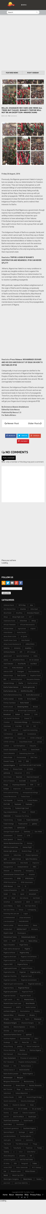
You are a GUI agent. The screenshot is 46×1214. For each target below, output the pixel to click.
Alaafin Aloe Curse (10, 640)
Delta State (8, 757)
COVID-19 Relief (36, 738)
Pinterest (24, 441)
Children (7, 722)
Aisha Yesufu (21, 632)
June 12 (37, 902)
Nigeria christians (10, 957)
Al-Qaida (24, 636)
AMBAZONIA (30, 644)
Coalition (14, 730)
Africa (34, 621)
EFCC (28, 773)
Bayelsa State (35, 675)
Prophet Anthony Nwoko (27, 1062)
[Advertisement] (23, 43)
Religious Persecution (11, 1081)
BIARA (20, 699)
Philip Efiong (8, 1046)
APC (21, 652)
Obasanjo (21, 1015)
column (20, 734)
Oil (39, 1023)
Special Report (9, 1132)
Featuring (7, 808)
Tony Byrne (17, 1148)
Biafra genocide (29, 687)
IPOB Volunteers (27, 882)
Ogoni (27, 1019)
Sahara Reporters (22, 1093)
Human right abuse (10, 851)
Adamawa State (9, 621)
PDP (16, 1042)
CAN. (36, 714)
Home (5, 1195)
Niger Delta (24, 945)
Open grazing (19, 1031)
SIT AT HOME (22, 1109)
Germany (27, 832)
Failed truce (25, 796)
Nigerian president (10, 992)
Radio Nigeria (28, 1074)
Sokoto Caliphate (28, 1113)
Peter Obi (25, 1042)
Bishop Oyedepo (10, 703)
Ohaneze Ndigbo (27, 1023)
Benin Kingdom (16, 679)
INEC (34, 867)
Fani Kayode (8, 800)
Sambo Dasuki (9, 1097)
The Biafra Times (28, 1192)
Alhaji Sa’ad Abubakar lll (12, 644)
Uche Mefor (31, 1152)
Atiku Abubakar (17, 668)
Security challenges (28, 1101)
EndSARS (33, 781)
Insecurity (17, 871)
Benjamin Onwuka (33, 679)
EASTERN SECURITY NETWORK (30, 765)
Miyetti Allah (8, 933)
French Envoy (8, 820)
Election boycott (33, 777)
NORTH (18, 1007)
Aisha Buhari (8, 632)
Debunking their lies (26, 753)
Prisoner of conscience (28, 1058)
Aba (31, 605)
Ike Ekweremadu (10, 863)
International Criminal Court (14, 874)
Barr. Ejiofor (21, 675)
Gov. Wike (38, 832)
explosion (17, 789)
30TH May (22, 605)
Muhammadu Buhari (28, 937)
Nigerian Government (29, 980)
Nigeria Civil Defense (29, 957)
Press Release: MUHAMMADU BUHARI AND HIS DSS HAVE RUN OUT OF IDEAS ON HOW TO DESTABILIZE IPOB (22, 362)
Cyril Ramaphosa (19, 746)
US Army (6, 1163)
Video (35, 1163)
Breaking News (23, 707)
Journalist (18, 902)
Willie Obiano (30, 1171)
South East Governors (11, 1120)
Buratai (27, 714)
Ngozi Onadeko (9, 945)
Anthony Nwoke (9, 652)
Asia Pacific (22, 664)
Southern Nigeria (29, 1128)
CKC (34, 726)
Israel (6, 894)
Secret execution (10, 1101)
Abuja (6, 617)
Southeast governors (11, 1128)
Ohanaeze (37, 1019)
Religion (20, 1078)
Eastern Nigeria (9, 765)
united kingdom (9, 1160)
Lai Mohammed (9, 917)
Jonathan (7, 902)
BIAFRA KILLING (27, 691)
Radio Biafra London (11, 1074)
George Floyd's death (11, 832)
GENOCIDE (21, 828)
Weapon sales (16, 1171)
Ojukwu (6, 1027)
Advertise (19, 1195)
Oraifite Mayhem (10, 1038)
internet (32, 874)
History (29, 843)
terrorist (18, 1140)
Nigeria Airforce (9, 953)
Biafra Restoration (33, 695)
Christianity (36, 722)
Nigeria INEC (8, 964)
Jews (5, 898)
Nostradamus (25, 1011)
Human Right (27, 847)
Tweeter (24, 435)
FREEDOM (7, 816)
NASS (5, 941)
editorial (7, 773)
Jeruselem (32, 894)
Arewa (6, 660)
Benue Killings (9, 683)
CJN (27, 726)
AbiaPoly (19, 613)
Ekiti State (8, 777)
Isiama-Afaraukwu (10, 890)
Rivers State (20, 1085)
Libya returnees (25, 917)
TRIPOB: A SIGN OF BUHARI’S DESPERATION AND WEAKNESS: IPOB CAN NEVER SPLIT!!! (21, 260)
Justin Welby (8, 906)
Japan (22, 894)
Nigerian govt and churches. (14, 984)
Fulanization (22, 824)
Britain (35, 707)
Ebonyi (6, 769)
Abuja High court (18, 617)
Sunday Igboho (25, 1136)
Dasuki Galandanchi (11, 750)
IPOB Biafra (29, 878)
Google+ (36, 435)
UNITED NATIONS (26, 1160)
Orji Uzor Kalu (25, 1038)
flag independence (10, 812)
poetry (19, 1046)
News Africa (33, 941)
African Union (8, 629)
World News (27, 1179)
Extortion (28, 789)
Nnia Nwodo (30, 1003)
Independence (23, 867)
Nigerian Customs (10, 980)
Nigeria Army (24, 953)
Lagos (26, 913)
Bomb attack (8, 707)
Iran (18, 886)
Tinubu (6, 1148)
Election (19, 777)
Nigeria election (10, 960)
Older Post (34, 423)
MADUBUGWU (24, 921)
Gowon (19, 835)
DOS (19, 761)
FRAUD (32, 812)
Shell (32, 1105)
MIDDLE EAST (22, 929)
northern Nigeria (10, 1011)
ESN (31, 785)
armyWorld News (19, 660)
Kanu (19, 906)
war (5, 1171)
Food (24, 812)
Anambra (28, 648)
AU (29, 668)
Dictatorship (21, 757)
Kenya (21, 910)
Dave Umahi (35, 750)
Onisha (32, 1027)
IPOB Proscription (10, 882)
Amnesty (17, 648)
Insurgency (30, 871)
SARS (20, 1097)
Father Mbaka (32, 800)
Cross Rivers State (25, 742)
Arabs (35, 656)
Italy (14, 894)
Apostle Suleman (22, 656)
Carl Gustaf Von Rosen (12, 718)
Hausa (19, 839)
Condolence (31, 734)
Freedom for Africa (22, 816)
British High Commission (27, 710)
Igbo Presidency (31, 859)
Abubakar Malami (33, 613)
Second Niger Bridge (34, 1097)
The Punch (7, 1144)
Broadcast (7, 714)
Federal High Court (22, 808)
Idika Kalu (17, 855)
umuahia (22, 1156)
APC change (31, 652)
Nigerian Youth (25, 996)
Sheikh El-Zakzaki (19, 1105)
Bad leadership (34, 671)
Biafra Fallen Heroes (11, 687)
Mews (35, 925)
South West (8, 1124)
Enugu (6, 785)
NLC (18, 999)
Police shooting (9, 1050)
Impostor (35, 863)
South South (28, 1120)
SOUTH (6, 1117)
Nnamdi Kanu (29, 999)
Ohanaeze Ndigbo (10, 1023)
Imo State (24, 863)
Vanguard (24, 1163)
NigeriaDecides (9, 972)
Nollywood (8, 1007)
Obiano (32, 1015)
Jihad (13, 898)
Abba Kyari (34, 609)
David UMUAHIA (9, 753)
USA (15, 1163)
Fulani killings (9, 824)
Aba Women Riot (10, 609)
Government (8, 835)
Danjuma (33, 746)
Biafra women (9, 699)
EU (38, 785)
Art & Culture (34, 660)
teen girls (7, 1140)
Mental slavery (23, 925)
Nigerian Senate (9, 996)
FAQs (27, 1195)
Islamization (33, 890)
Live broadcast (9, 921)
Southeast (20, 1124)
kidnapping (32, 910)
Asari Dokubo (8, 664)
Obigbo (6, 1019)
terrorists (29, 1140)
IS (25, 886)
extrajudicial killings (30, 792)
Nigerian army (35, 972)
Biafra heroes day (10, 691)
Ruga (18, 1089)
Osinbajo (7, 1042)
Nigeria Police (22, 964)
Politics (22, 1050)
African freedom (10, 625)
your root (7, 1183)
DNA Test (34, 757)
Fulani (19, 820)
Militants (34, 929)
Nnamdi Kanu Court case (12, 1003)
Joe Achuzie (24, 898)
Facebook (11, 435)
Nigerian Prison (27, 992)
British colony (8, 710)
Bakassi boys (8, 675)
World (6, 1175)
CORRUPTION (8, 738)
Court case (21, 738)
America (6, 648)
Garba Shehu (8, 828)
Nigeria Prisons (26, 968)
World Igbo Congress (11, 1179)
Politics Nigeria (35, 1050)
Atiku (5, 668)
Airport (33, 629)
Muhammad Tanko (10, 937)
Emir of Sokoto (9, 781)
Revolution (7, 1085)
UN (31, 1156)
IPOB (19, 878)
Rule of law (29, 1089)
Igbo (5, 859)
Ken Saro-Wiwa (9, 910)
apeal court (8, 656)
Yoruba (38, 1179)
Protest (6, 1066)
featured (17, 804)
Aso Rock (33, 664)
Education (18, 773)
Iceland (6, 855)
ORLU (36, 1038)
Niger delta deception (12, 949)
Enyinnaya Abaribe (19, 785)
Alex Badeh (25, 640)
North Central (31, 1007)
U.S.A (20, 1152)
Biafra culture (33, 683)
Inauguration (8, 867)
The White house (22, 1144)
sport (31, 1132)
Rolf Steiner (8, 1089)
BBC (5, 679)
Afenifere (23, 621)
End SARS (22, 781)
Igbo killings (16, 859)
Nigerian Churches (10, 976)
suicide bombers (10, 1136)
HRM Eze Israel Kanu (11, 847)
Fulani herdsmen (32, 820)
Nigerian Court (26, 976)
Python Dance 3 (9, 1070)
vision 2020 (8, 1167)
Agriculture (22, 629)
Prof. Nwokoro (9, 1062)
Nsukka (37, 1011)
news (22, 941)
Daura (24, 750)
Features (29, 804)
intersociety (8, 878)
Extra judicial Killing (11, 792)
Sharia (6, 1105)
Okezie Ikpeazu (19, 1027)
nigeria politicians (10, 968)
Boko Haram (24, 703)
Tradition (29, 1148)
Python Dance (26, 1066)
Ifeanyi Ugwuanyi (32, 855)
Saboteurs (7, 1093)
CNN (5, 730)
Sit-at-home (36, 1109)
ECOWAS (30, 769)
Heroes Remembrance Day (13, 843)
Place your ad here (9, 560)
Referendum (8, 1078)
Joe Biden (36, 898)
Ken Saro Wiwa (30, 906)
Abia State (7, 613)
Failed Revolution (10, 796)
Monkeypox (22, 933)
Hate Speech (8, 839)
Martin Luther (8, 925)
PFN (34, 1042)
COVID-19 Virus (9, 742)
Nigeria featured (26, 960)
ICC (37, 851)
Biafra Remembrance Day (13, 695)
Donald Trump (9, 761)
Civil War (18, 726)
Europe (6, 789)
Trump (39, 1148)
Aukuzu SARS (8, 671)
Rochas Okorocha (35, 1085)
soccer (15, 1113)
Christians (7, 726)
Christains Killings (20, 722)
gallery (34, 824)
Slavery (6, 1113)
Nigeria (27, 949)
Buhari (17, 714)
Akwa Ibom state (10, 636)
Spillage (22, 1132)
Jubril (28, 902)
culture (39, 742)
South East (32, 1117)
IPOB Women (8, 886)
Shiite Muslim (8, 1109)
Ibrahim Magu (27, 851)
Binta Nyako (31, 699)
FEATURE (7, 804)
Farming (20, 800)
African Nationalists (27, 625)
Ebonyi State (17, 769)
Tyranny (6, 1152)
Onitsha (6, 1031)
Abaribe (23, 609)
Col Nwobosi (8, 734)
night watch (8, 999)
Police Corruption (33, 1046)
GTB (28, 835)
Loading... (5, 563)
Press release (22, 1054)
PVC (15, 1066)
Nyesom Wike (8, 1015)
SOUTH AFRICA (18, 1117)
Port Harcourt (8, 1054)
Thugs (35, 1144)
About (11, 1195)
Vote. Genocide (22, 1167)
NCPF (14, 941)
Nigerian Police (23, 988)
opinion (29, 1035)
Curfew (6, 746)
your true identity (21, 1183)
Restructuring (29, 1081)
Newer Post (13, 423)
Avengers (20, 671)
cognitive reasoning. (30, 730)
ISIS (22, 890)
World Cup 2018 (17, 1175)
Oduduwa (17, 1019)
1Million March (9, 605)
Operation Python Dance (12, 1035)
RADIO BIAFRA (24, 1070)
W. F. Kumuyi (36, 1167)
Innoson (6, 871)
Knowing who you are (11, 913)
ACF (30, 617)
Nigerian (23, 972)
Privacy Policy (35, 1195)
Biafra (21, 683)
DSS (27, 761)
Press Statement (10, 1058)
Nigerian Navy (9, 988)
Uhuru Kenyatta (9, 1156)
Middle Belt (8, 929)
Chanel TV (28, 718)
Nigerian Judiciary (34, 984)
